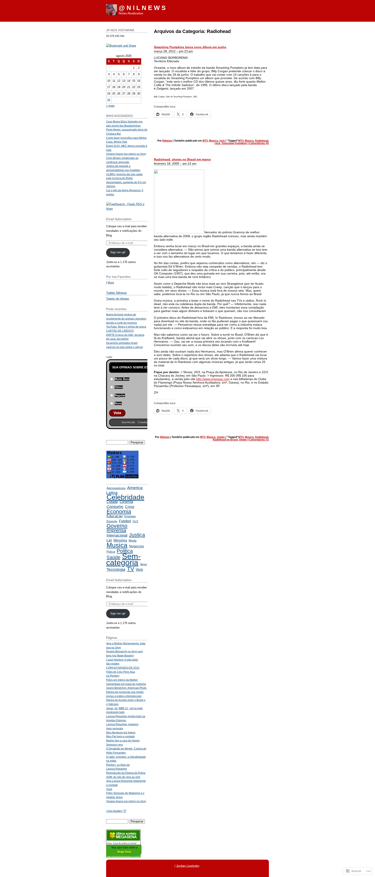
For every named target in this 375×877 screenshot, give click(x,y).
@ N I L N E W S (142, 7)
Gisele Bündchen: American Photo (126, 687)
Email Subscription (119, 219)
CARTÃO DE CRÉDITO (120, 330)
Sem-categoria (123, 559)
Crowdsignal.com (147, 422)
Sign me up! (117, 252)
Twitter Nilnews (116, 292)
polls (109, 357)
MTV (205, 140)
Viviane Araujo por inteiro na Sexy (126, 153)
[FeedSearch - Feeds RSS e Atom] (126, 208)
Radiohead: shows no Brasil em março (182, 159)
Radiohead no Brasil (225, 439)
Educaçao (115, 516)
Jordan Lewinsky (187, 865)
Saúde (113, 557)
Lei (109, 540)
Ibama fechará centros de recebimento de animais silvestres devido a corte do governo (126, 318)
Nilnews (167, 140)
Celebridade (125, 497)
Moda (133, 540)
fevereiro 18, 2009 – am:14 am (175, 163)
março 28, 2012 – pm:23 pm (173, 51)
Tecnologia (116, 569)
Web (139, 570)
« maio (110, 105)
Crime (129, 507)
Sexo (143, 564)
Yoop (109, 789)
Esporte (112, 521)
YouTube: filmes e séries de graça (126, 326)
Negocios (136, 546)
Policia (111, 551)
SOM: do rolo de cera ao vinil (123, 777)
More (111, 282)
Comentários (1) (259, 439)
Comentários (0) (259, 143)
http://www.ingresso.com (213, 379)
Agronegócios (116, 488)
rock (222, 140)
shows (221, 437)
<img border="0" (116, 811)
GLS (135, 521)
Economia (119, 511)
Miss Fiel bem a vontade (120, 736)
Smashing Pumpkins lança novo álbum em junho (190, 47)
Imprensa (116, 530)
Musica (213, 140)
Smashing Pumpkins (234, 143)
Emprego (130, 516)
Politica (125, 551)
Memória (120, 540)
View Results (128, 422)
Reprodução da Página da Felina (125, 772)
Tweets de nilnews (117, 298)
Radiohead (261, 140)
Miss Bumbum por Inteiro (120, 732)
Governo (117, 526)
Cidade (112, 502)
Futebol (125, 521)
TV (130, 569)
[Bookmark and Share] (121, 45)
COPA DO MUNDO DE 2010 (122, 667)
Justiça (137, 535)
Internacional (117, 535)
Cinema (126, 502)
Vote (117, 413)
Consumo (115, 507)
